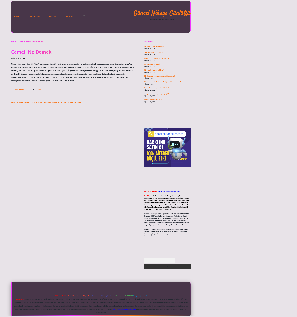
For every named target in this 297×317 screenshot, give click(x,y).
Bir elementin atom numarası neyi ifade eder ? (159, 76)
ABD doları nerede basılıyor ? (154, 52)
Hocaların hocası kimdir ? (153, 64)
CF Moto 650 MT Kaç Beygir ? (154, 46)
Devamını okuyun (22, 90)
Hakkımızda (69, 16)
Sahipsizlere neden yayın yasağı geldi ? (157, 94)
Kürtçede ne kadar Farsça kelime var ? (157, 58)
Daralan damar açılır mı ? (153, 99)
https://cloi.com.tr (66, 102)
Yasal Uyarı (52, 16)
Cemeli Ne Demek (31, 52)
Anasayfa (16, 16)
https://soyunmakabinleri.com (24, 102)
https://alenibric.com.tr (48, 102)
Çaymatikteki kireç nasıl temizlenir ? (156, 88)
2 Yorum (38, 89)
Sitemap (77, 102)
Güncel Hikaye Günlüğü (162, 13)
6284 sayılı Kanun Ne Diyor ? (154, 70)
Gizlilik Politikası (34, 16)
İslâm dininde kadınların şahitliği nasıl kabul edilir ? (162, 82)
